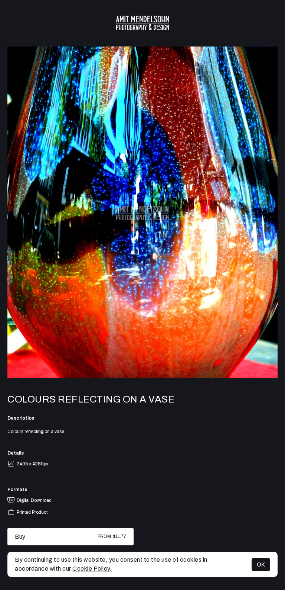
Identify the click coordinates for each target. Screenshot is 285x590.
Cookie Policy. (92, 568)
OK (261, 564)
